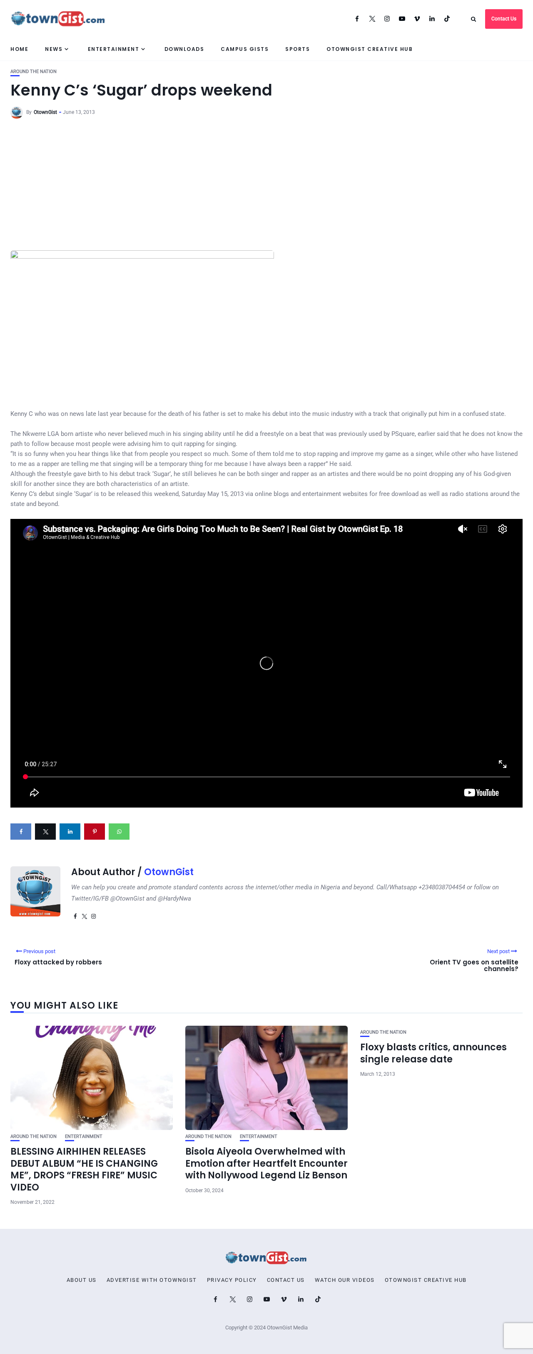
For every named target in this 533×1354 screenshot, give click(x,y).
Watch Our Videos (345, 1280)
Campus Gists (245, 49)
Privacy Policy (232, 1280)
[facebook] (20, 831)
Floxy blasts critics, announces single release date (433, 1053)
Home (19, 49)
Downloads (184, 49)
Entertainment (113, 49)
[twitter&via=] (45, 831)
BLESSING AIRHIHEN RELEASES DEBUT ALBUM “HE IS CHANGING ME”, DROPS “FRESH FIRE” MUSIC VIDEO (84, 1169)
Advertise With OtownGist (152, 1280)
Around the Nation (33, 71)
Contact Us (503, 19)
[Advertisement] (266, 187)
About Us (82, 1280)
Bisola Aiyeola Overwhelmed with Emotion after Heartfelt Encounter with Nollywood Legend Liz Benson (266, 1163)
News (53, 49)
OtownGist (45, 112)
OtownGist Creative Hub (369, 49)
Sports (297, 49)
